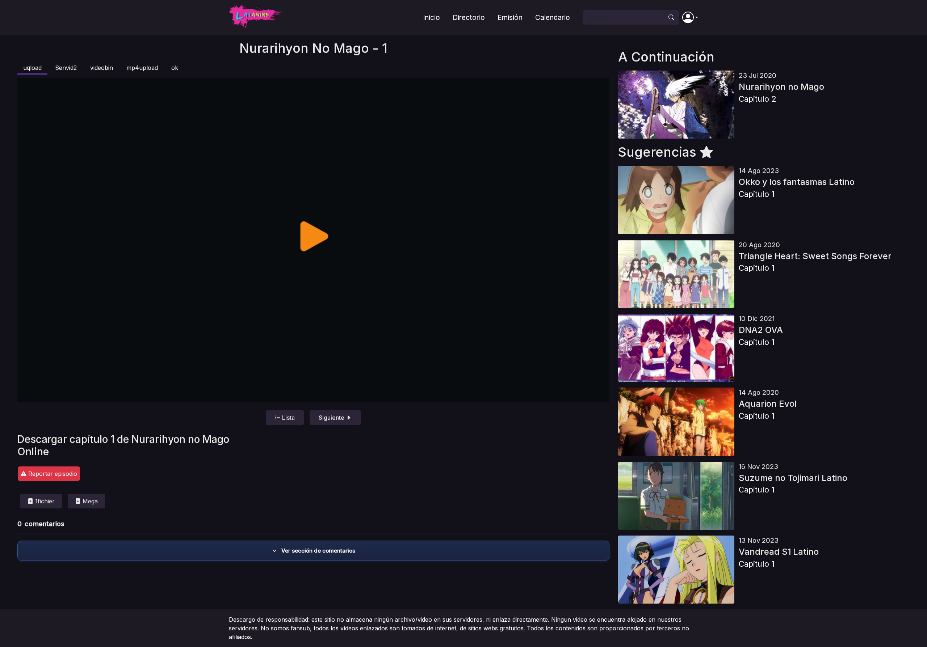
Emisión (510, 17)
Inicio (431, 17)
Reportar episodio (51, 473)
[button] (690, 17)
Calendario (552, 17)
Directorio (469, 17)
